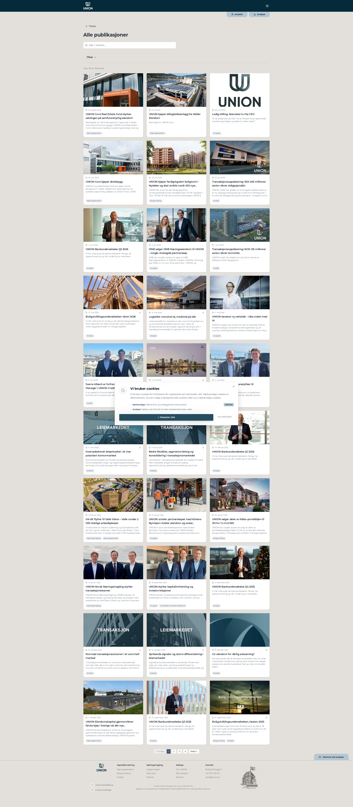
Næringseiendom (125, 769)
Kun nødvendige (225, 416)
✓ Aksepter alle (166, 417)
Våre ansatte (182, 773)
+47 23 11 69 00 (212, 773)
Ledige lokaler (153, 769)
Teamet (150, 777)
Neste (193, 751)
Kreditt (120, 777)
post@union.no (212, 777)
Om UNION (181, 769)
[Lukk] (234, 386)
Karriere (180, 777)
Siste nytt (151, 773)
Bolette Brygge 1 (213, 769)
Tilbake (92, 26)
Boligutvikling (124, 773)
